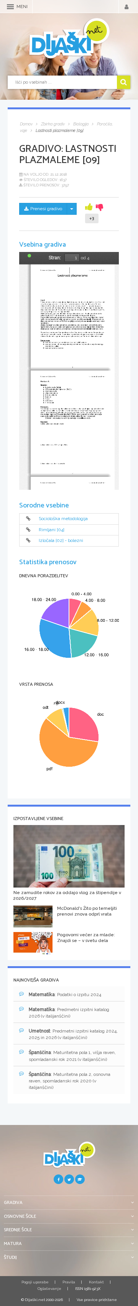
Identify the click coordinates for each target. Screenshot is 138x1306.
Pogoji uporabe (35, 1282)
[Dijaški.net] (69, 1157)
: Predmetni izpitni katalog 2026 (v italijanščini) (69, 1013)
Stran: (55, 257)
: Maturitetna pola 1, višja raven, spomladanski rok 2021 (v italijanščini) (72, 1056)
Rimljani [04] (51, 529)
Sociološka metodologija (63, 518)
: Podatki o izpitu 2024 (65, 994)
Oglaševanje (49, 1288)
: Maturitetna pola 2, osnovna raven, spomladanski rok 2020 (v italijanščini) (69, 1081)
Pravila (68, 1282)
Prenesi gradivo (46, 208)
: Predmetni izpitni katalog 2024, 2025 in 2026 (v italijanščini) (73, 1034)
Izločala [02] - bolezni (61, 540)
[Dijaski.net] (69, 38)
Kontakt (96, 1282)
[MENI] (10, 6)
